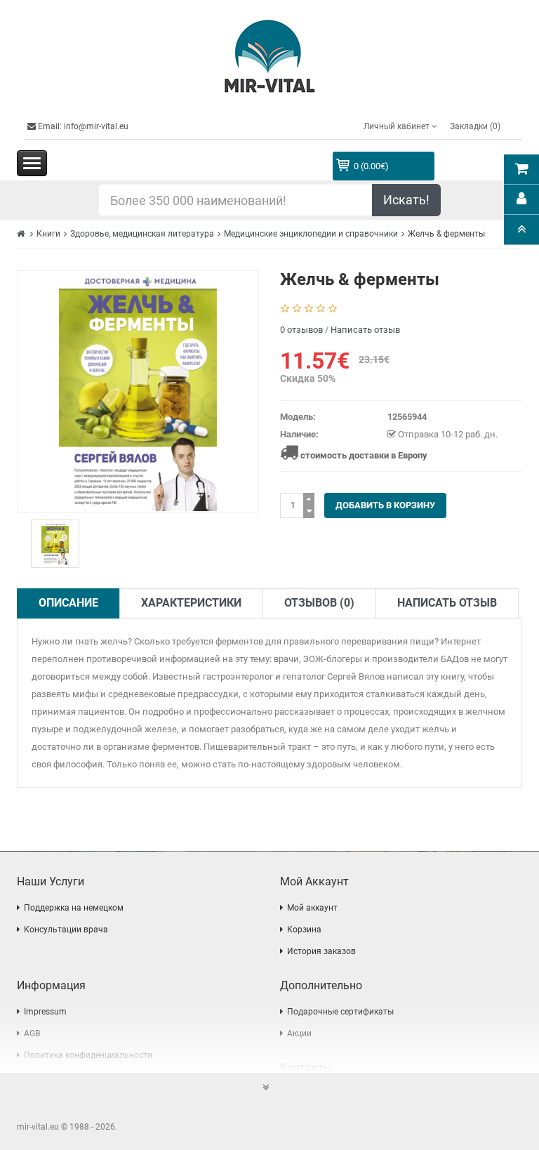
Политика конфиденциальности (88, 1055)
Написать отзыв (365, 329)
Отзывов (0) (319, 602)
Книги (48, 234)
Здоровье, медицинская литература (142, 234)
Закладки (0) (475, 126)
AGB (32, 1033)
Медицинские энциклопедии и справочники (311, 234)
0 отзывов (301, 329)
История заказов (321, 951)
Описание (68, 602)
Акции (299, 1033)
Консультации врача (66, 929)
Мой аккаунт (312, 908)
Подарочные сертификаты (340, 1012)
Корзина (304, 929)
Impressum (45, 1012)
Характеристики (191, 602)
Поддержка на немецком (74, 908)
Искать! (406, 199)
